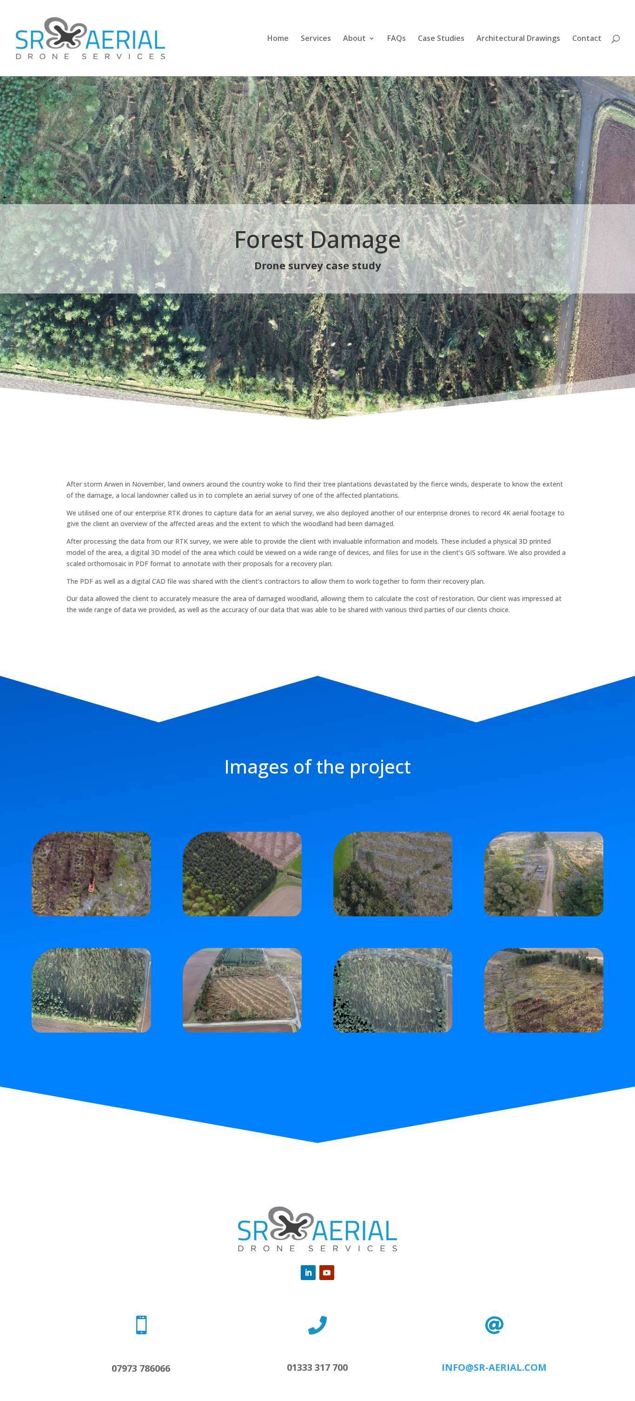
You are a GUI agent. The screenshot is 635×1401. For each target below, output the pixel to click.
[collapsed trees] (91, 1030)
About (354, 39)
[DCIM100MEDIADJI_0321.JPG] (242, 1030)
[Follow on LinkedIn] (308, 1272)
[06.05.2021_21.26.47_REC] (91, 913)
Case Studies (441, 39)
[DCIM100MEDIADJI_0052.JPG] (543, 913)
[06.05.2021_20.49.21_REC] (242, 913)
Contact (587, 39)
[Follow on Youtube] (326, 1272)
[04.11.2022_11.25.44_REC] (543, 1030)
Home (278, 39)
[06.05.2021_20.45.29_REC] (393, 913)
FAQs (396, 39)
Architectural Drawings (518, 39)
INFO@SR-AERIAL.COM (494, 1367)
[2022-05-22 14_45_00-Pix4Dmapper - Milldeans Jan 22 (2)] (393, 1030)
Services (316, 39)
